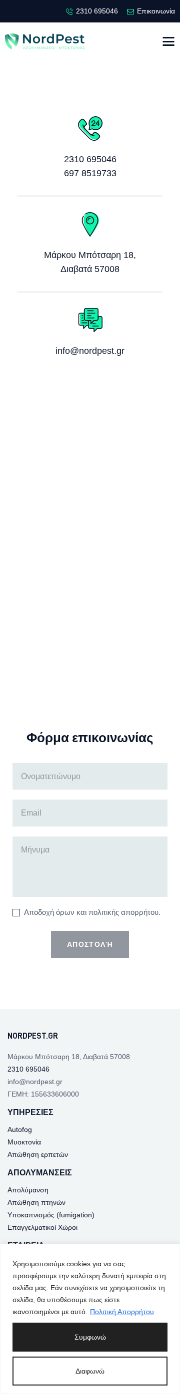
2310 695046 (90, 159)
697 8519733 (90, 173)
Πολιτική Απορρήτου (122, 1312)
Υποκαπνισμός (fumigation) (51, 1215)
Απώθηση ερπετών (38, 1154)
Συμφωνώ (90, 1337)
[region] (90, 1319)
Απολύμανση (28, 1190)
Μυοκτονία (24, 1142)
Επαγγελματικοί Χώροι (43, 1227)
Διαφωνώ (90, 1371)
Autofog (20, 1129)
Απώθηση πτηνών (37, 1202)
